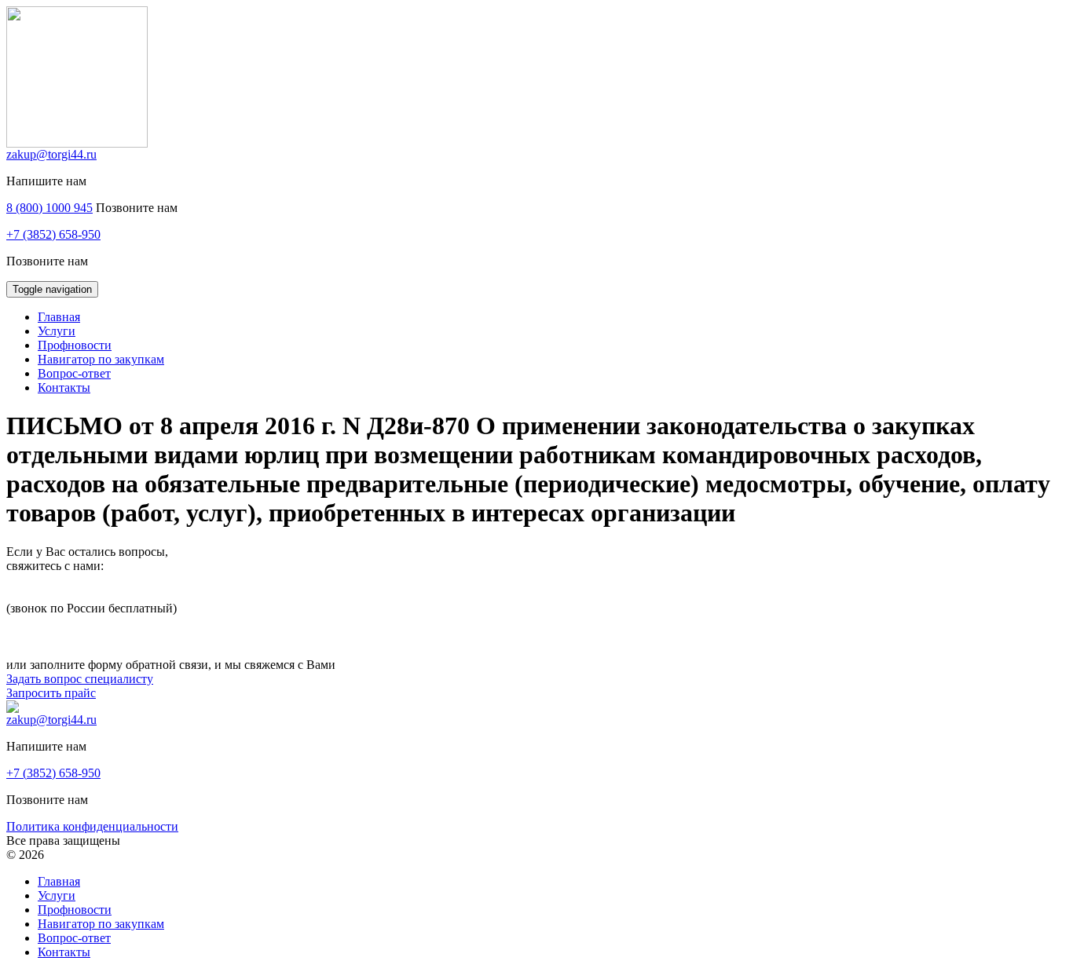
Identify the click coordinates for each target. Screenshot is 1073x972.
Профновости (75, 909)
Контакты (64, 952)
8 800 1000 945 (45, 594)
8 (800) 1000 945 (49, 207)
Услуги (56, 895)
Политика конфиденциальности (92, 826)
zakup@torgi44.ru (51, 154)
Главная (59, 881)
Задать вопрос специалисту (79, 678)
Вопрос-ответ (74, 938)
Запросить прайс (51, 693)
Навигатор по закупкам (101, 923)
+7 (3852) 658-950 (53, 234)
